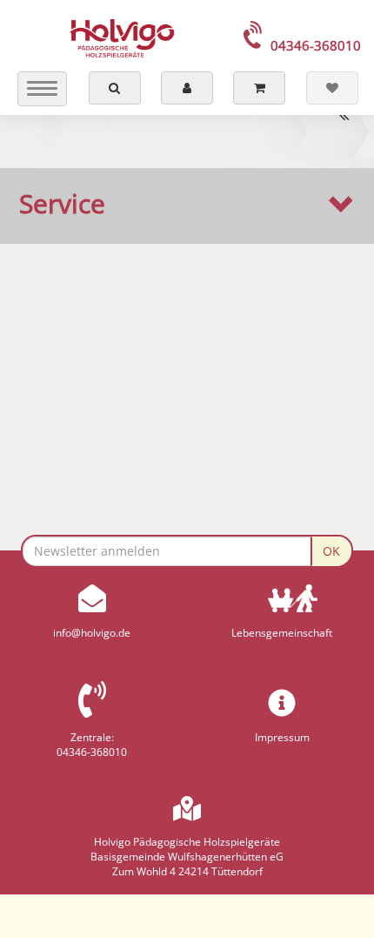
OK (331, 551)
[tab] (186, 204)
